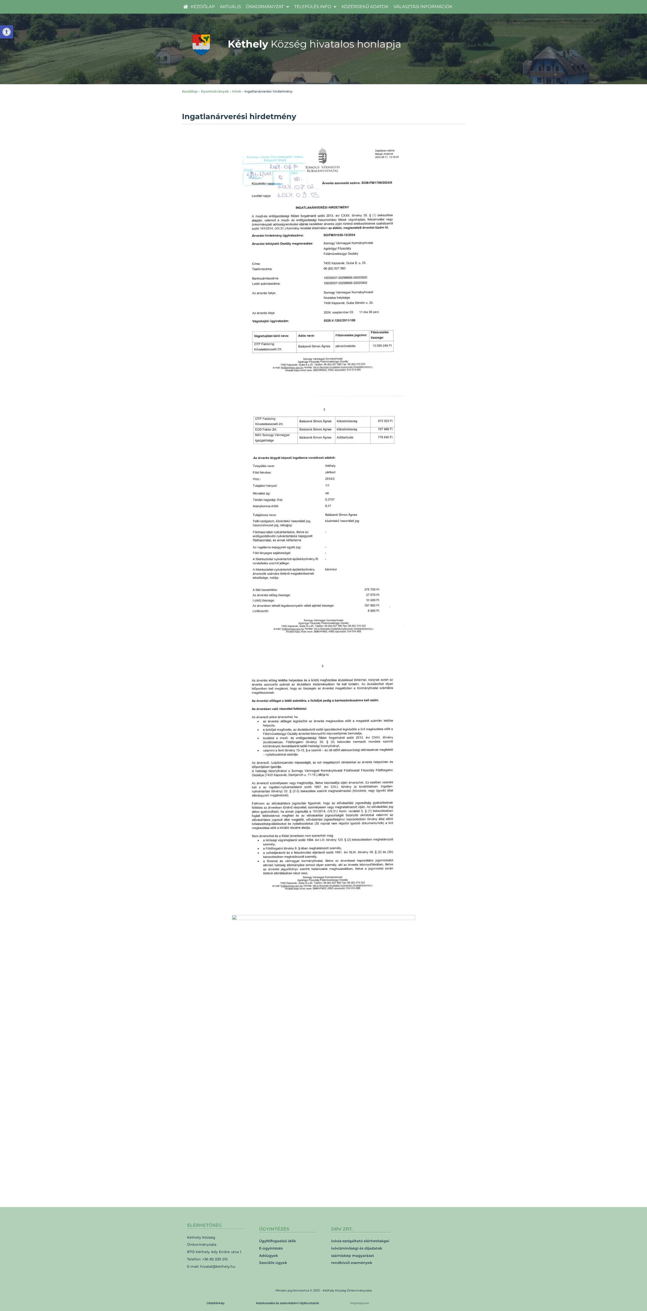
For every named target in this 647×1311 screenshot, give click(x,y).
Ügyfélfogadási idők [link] (277, 1241)
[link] (6, 31)
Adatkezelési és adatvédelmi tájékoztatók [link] (287, 1303)
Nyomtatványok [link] (215, 91)
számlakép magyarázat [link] (352, 1255)
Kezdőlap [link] (190, 91)
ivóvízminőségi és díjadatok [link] (356, 1248)
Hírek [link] (236, 91)
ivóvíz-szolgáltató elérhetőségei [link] (360, 1241)
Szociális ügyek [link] (273, 1262)
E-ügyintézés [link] (271, 1248)
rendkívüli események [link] (351, 1262)
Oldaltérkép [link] (215, 1303)
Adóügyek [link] (268, 1255)
